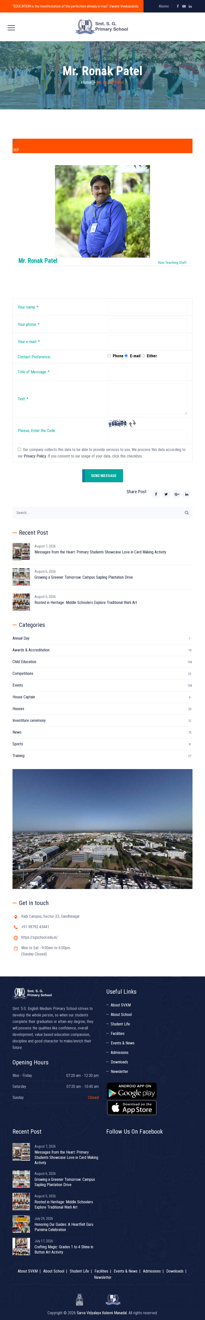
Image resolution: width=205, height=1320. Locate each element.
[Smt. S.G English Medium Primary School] (102, 26)
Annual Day (21, 638)
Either (152, 356)
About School (121, 1014)
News (17, 732)
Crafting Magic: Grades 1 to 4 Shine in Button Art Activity (63, 1250)
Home (86, 82)
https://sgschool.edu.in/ (39, 937)
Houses (18, 708)
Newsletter (119, 1071)
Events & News (122, 1043)
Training (18, 755)
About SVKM (121, 1005)
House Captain (23, 697)
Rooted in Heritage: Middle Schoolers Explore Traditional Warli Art (85, 602)
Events (17, 685)
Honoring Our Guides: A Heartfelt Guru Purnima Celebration (63, 1227)
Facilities (117, 1033)
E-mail (135, 356)
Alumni (164, 6)
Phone (118, 356)
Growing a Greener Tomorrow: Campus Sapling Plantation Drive (83, 577)
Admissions (119, 1052)
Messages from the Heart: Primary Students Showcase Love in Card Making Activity (100, 552)
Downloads (119, 1062)
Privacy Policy (35, 456)
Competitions (22, 673)
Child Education (24, 661)
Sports (17, 744)
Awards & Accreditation (31, 650)
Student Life (120, 1024)
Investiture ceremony (29, 720)
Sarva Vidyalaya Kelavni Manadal (102, 1313)
